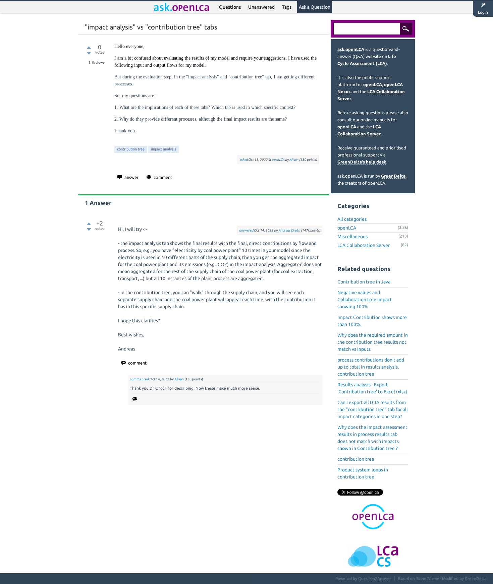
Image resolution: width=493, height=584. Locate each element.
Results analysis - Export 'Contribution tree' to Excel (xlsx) (372, 388)
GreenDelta (393, 176)
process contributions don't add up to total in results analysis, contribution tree (370, 367)
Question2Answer (374, 578)
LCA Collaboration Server (363, 245)
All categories (352, 219)
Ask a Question (314, 7)
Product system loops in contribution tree (362, 473)
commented (139, 379)
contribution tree (131, 149)
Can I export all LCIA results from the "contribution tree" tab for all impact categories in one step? (372, 409)
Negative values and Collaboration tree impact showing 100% (364, 299)
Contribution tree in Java (363, 281)
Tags (286, 7)
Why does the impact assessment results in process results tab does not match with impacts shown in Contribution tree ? (372, 438)
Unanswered (261, 7)
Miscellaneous (352, 236)
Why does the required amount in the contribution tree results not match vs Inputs (372, 342)
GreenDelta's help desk (361, 161)
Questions (230, 7)
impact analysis (163, 149)
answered (246, 230)
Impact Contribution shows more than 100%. (372, 321)
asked (243, 159)
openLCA (278, 159)
